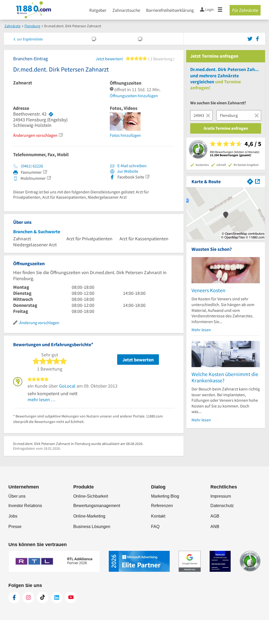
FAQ (155, 526)
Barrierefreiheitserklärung (170, 10)
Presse (15, 526)
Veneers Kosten (208, 290)
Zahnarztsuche (126, 10)
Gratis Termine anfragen (226, 128)
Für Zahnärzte (245, 10)
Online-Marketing (89, 516)
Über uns (16, 496)
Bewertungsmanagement (96, 505)
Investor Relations (25, 505)
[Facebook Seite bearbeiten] (147, 176)
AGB (214, 516)
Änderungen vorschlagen (35, 135)
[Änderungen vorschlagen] (61, 135)
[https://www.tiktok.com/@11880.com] (42, 597)
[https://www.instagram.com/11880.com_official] (28, 597)
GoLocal (67, 386)
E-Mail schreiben (132, 165)
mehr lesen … (42, 399)
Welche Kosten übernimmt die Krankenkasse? (225, 377)
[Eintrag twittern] (250, 38)
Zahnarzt (22, 83)
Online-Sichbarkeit (90, 496)
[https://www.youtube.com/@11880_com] (71, 597)
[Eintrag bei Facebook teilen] (257, 38)
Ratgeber (97, 10)
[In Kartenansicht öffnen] (257, 181)
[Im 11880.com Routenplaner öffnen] (250, 181)
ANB (214, 526)
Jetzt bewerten (138, 360)
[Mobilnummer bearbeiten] (49, 178)
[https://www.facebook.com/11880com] (14, 597)
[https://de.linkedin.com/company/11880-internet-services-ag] (57, 597)
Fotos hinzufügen (125, 135)
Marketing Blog (165, 496)
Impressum (220, 496)
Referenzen (162, 505)
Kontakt (158, 516)
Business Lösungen (91, 526)
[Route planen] (51, 114)
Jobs (12, 516)
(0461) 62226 (32, 165)
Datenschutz (222, 505)
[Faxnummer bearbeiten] (45, 172)
